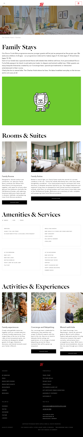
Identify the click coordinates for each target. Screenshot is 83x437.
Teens (22, 220)
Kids (14, 220)
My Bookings (6, 375)
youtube (4, 415)
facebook (5, 406)
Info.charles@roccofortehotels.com (54, 406)
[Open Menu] (4, 3)
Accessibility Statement (50, 393)
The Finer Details (48, 378)
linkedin (4, 418)
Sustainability (47, 396)
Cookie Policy (47, 384)
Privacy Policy (47, 381)
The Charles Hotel (8, 37)
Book (78, 3)
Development (6, 387)
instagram (5, 412)
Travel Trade (46, 375)
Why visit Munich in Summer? (47, 429)
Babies (6, 220)
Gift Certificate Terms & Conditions (54, 390)
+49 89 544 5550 (47, 409)
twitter (4, 409)
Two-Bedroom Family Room (64, 427)
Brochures (5, 393)
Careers (4, 390)
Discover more (14, 202)
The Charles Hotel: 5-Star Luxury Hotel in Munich (37, 427)
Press (3, 378)
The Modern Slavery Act (50, 387)
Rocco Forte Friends (8, 381)
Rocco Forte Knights (8, 384)
